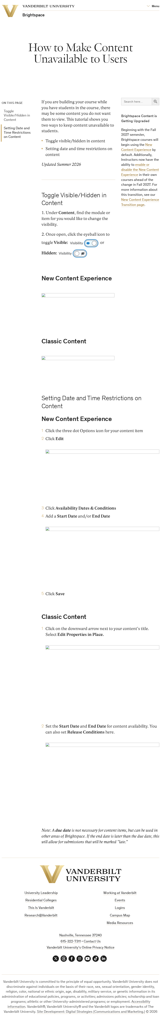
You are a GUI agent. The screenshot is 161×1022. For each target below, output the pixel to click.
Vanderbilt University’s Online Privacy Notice (80, 948)
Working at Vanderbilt (119, 893)
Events (120, 900)
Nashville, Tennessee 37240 (80, 935)
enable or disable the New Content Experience (140, 170)
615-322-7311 (71, 942)
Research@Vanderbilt (41, 915)
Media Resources (120, 923)
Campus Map (120, 915)
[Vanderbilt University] (80, 874)
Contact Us (92, 942)
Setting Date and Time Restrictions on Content (17, 133)
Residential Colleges (41, 900)
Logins (120, 908)
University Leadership (41, 893)
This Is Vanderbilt (41, 908)
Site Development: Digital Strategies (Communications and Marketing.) (91, 1012)
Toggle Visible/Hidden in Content (17, 116)
